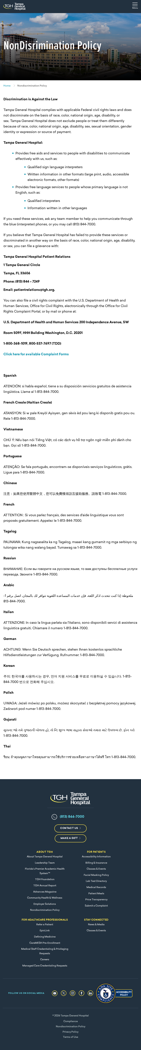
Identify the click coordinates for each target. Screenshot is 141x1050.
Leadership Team (45, 863)
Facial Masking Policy (96, 875)
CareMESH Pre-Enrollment (44, 943)
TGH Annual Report (44, 885)
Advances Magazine (44, 892)
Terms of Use (70, 1037)
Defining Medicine (45, 937)
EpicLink (45, 930)
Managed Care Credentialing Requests (44, 966)
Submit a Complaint (96, 906)
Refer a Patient (44, 924)
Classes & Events (96, 869)
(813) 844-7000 (72, 817)
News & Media (96, 924)
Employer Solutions (45, 904)
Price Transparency (96, 899)
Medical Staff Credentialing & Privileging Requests (44, 951)
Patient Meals (96, 893)
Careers (44, 959)
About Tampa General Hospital (45, 856)
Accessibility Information (96, 856)
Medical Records (96, 887)
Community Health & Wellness (44, 898)
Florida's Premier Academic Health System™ (44, 871)
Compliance (70, 1021)
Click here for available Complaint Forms (36, 354)
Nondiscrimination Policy (44, 910)
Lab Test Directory (96, 881)
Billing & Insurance (96, 863)
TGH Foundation (45, 879)
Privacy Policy (70, 1032)
